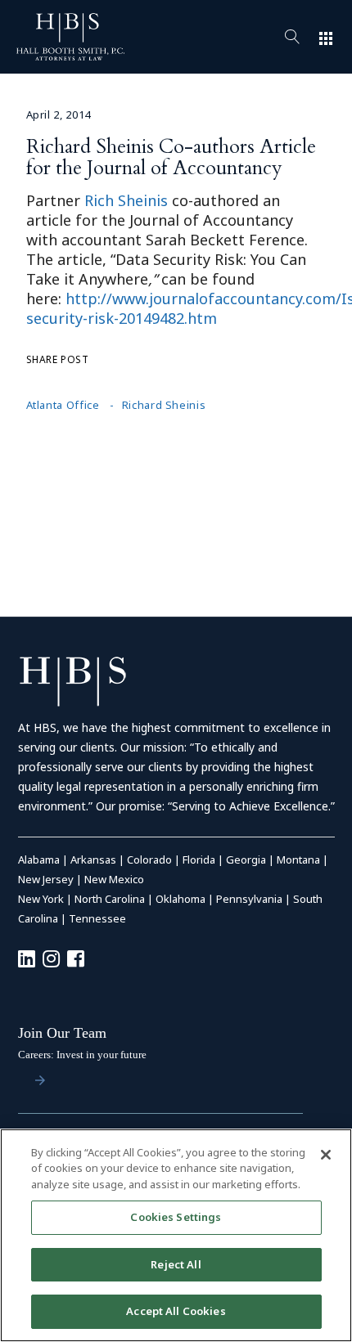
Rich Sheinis (126, 200)
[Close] (326, 1155)
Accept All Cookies (175, 1311)
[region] (176, 1235)
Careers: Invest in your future (82, 1054)
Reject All (176, 1264)
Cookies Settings (175, 1217)
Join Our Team (62, 1033)
